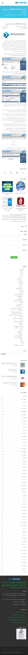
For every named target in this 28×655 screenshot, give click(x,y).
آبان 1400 (24, 430)
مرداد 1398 (24, 513)
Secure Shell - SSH (18, 337)
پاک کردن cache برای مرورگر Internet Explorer (16, 619)
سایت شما (25, 245)
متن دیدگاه (24, 250)
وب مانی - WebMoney (18, 345)
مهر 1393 (24, 562)
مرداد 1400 (24, 439)
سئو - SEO (20, 323)
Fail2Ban (19, 332)
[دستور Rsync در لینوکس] (22, 371)
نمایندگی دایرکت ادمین (15, 587)
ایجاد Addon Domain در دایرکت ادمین (16, 24)
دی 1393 (24, 559)
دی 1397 (24, 519)
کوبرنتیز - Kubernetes (18, 321)
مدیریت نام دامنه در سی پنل (20, 193)
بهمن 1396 (24, 531)
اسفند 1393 (24, 556)
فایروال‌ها (20, 331)
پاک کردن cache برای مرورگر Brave (18, 622)
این (23, 164)
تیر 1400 (24, 442)
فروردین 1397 (23, 525)
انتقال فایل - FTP (18, 335)
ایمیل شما (25, 239)
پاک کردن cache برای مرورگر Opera (18, 614)
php (21, 272)
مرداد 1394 (24, 544)
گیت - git (20, 293)
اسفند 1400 (24, 417)
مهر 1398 (24, 507)
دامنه (21, 302)
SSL (21, 340)
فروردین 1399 (23, 488)
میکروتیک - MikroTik (18, 301)
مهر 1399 (24, 470)
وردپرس (20, 291)
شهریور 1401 (23, 399)
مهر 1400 (24, 433)
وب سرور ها (20, 310)
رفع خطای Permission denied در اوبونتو (9, 376)
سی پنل (20, 277)
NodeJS (21, 316)
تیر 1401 (24, 405)
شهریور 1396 (23, 541)
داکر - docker (19, 307)
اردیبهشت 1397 (23, 522)
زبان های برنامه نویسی (18, 294)
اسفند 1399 (24, 454)
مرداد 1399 (24, 476)
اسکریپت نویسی (19, 288)
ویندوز (21, 290)
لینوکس (21, 283)
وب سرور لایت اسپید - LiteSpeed (15, 315)
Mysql (21, 271)
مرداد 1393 (24, 568)
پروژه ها (21, 342)
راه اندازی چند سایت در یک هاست (11, 219)
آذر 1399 (24, 464)
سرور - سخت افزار (19, 327)
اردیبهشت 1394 (23, 550)
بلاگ (24, 14)
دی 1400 (24, 424)
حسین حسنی (22, 28)
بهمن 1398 (24, 494)
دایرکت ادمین (8, 14)
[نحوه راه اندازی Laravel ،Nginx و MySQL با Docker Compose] (22, 364)
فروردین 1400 (23, 451)
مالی (22, 343)
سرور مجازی (22, 582)
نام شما (25, 234)
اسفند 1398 (24, 491)
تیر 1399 (24, 479)
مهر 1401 (24, 396)
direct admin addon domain (15, 216)
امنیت (21, 285)
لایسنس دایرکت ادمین (9, 585)
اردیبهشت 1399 (23, 485)
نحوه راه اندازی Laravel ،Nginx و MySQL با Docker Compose (9, 363)
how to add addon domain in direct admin (17, 218)
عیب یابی (20, 286)
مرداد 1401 (24, 402)
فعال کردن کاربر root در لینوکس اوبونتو (10, 382)
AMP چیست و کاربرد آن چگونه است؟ (7, 209)
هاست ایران (8, 582)
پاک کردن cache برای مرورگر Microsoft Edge (16, 617)
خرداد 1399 (24, 482)
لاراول (19, 297)
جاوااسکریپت (19, 299)
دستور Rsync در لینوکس (12, 369)
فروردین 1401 (23, 414)
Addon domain (5, 216)
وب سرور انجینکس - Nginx (16, 312)
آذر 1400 (24, 427)
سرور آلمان (23, 587)
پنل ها (13, 14)
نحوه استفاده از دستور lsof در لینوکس (7, 193)
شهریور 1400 (23, 436)
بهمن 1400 (24, 420)
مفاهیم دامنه (19, 304)
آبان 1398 (24, 504)
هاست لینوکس (14, 582)
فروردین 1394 (23, 553)
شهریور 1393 (23, 565)
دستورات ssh (20, 282)
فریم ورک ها (19, 296)
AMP (21, 324)
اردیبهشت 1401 (23, 411)
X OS (21, 274)
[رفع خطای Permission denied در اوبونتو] (22, 378)
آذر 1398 (24, 501)
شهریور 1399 (23, 473)
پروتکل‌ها (20, 334)
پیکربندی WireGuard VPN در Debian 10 (20, 209)
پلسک (21, 280)
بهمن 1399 (24, 457)
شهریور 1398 (23, 510)
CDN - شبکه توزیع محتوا (17, 326)
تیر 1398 (24, 516)
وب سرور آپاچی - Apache (17, 313)
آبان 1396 (24, 538)
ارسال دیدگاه (14, 257)
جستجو (3, 354)
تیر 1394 (24, 547)
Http (21, 338)
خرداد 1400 (24, 445)
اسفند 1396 (24, 528)
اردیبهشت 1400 (23, 448)
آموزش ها (19, 14)
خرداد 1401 (24, 408)
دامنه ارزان (20, 585)
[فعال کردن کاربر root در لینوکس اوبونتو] (22, 384)
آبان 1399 (24, 467)
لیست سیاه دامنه (19, 305)
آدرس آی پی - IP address (17, 318)
